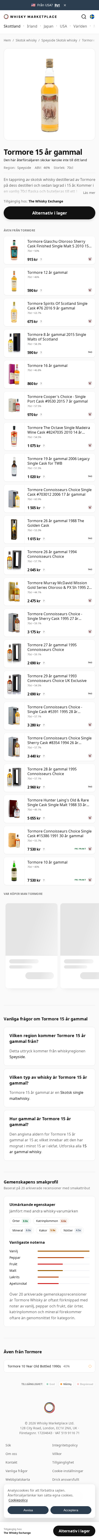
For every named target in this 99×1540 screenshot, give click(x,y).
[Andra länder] (92, 16)
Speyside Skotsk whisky (59, 40)
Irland (32, 26)
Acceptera (71, 1510)
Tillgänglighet (63, 1462)
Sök (8, 1445)
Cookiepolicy (18, 1500)
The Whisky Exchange (46, 201)
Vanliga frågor (17, 1471)
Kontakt (11, 1462)
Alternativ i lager (49, 213)
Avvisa (28, 1510)
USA (63, 26)
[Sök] (83, 16)
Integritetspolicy (65, 1445)
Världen (80, 26)
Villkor (57, 1454)
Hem (7, 40)
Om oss (11, 1454)
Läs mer (89, 192)
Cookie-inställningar (67, 1471)
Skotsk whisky (26, 40)
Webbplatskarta (18, 1479)
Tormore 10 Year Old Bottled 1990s (34, 1366)
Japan (48, 26)
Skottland (12, 26)
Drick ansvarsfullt (65, 1479)
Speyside (17, 1056)
